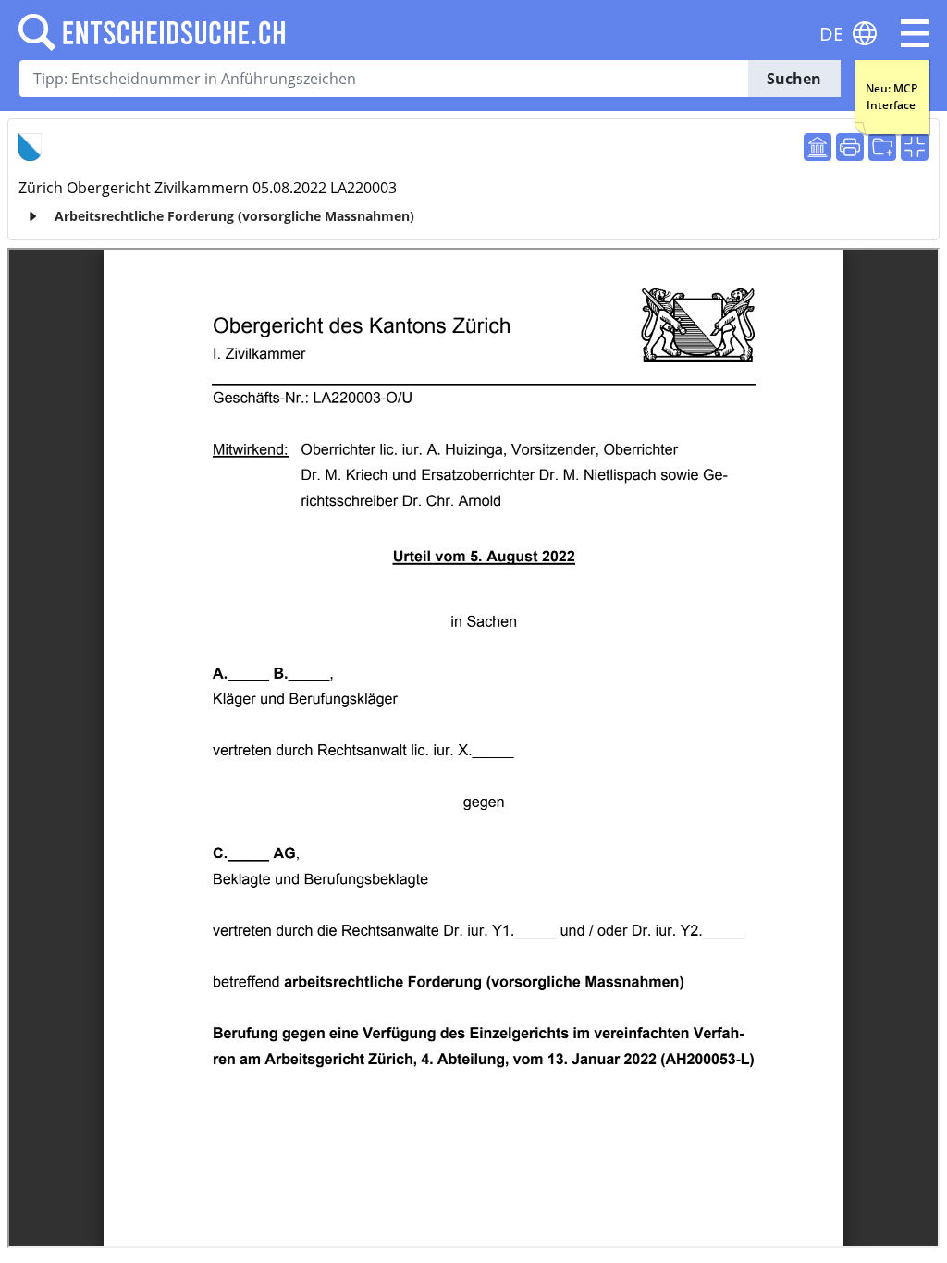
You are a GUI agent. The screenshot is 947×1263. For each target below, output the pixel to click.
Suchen (794, 78)
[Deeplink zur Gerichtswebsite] (817, 147)
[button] (915, 33)
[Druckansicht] (850, 147)
